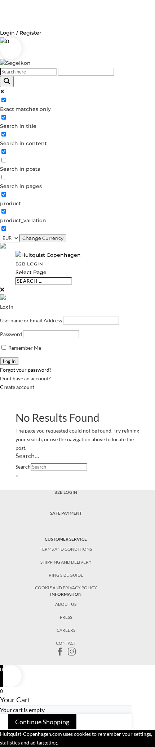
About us (65, 604)
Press (66, 617)
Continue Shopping (42, 722)
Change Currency (42, 238)
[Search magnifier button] (7, 81)
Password (11, 334)
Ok (61, 742)
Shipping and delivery (66, 562)
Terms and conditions (66, 549)
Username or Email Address (31, 320)
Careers (66, 630)
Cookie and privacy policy (66, 587)
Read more (77, 742)
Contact (66, 643)
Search (23, 467)
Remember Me (24, 348)
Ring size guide (66, 575)
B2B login (29, 264)
